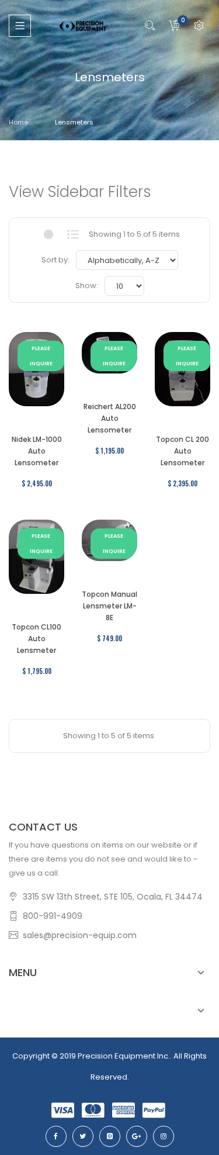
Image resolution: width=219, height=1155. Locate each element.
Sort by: (55, 259)
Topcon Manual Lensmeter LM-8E (109, 606)
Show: (86, 285)
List (73, 234)
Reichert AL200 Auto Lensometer (110, 418)
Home (18, 122)
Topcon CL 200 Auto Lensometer (182, 451)
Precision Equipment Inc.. (125, 1055)
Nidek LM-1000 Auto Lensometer (37, 451)
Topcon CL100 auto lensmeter (36, 638)
